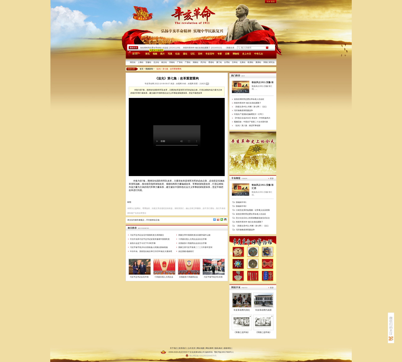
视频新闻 (149, 69)
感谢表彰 (227, 348)
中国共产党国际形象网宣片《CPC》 (249, 114)
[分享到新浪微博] (218, 219)
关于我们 (173, 348)
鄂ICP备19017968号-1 (224, 352)
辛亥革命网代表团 (263, 310)
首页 (133, 53)
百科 (200, 53)
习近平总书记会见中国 (139, 277)
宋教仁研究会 (269, 62)
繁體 (273, 1)
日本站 (235, 62)
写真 (170, 53)
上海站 (140, 62)
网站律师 (209, 348)
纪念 (177, 53)
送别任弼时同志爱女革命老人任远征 (148, 48)
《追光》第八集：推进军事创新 (247, 125)
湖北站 (133, 62)
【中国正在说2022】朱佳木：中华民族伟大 (252, 118)
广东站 (180, 62)
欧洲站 (250, 62)
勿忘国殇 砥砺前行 (186, 251)
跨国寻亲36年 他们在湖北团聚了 (191, 48)
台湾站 (227, 62)
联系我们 (182, 348)
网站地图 (200, 348)
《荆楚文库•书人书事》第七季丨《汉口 (250, 107)
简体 (268, 1)
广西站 (187, 62)
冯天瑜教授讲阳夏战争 (243, 110)
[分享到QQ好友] (225, 219)
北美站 (242, 62)
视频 (155, 53)
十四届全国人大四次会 (163, 277)
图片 (162, 53)
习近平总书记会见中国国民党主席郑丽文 (147, 235)
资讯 (147, 53)
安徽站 (148, 62)
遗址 (185, 53)
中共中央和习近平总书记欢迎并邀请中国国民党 (150, 239)
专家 (219, 53)
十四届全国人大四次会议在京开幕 (192, 239)
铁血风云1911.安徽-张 (263, 82)
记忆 (192, 53)
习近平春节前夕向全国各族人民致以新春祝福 (149, 247)
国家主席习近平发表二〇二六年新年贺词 (195, 247)
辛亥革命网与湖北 (242, 310)
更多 (272, 178)
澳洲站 (258, 62)
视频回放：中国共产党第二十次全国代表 (251, 122)
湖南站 (195, 62)
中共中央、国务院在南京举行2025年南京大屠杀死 (151, 251)
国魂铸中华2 (241, 206)
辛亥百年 (210, 53)
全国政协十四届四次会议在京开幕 (192, 243)
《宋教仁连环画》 (242, 332)
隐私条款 (218, 348)
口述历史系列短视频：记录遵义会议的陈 (253, 210)
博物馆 (236, 53)
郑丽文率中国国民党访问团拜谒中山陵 (194, 235)
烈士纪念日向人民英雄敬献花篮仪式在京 (253, 218)
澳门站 (219, 62)
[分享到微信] (221, 219)
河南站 (172, 62)
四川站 (203, 62)
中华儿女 (258, 53)
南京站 (164, 62)
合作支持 (191, 348)
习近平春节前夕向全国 (213, 277)
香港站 (211, 62)
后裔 (227, 53)
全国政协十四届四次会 (188, 277)
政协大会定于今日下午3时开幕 (143, 243)
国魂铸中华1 (241, 202)
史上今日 (246, 53)
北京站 (156, 62)
